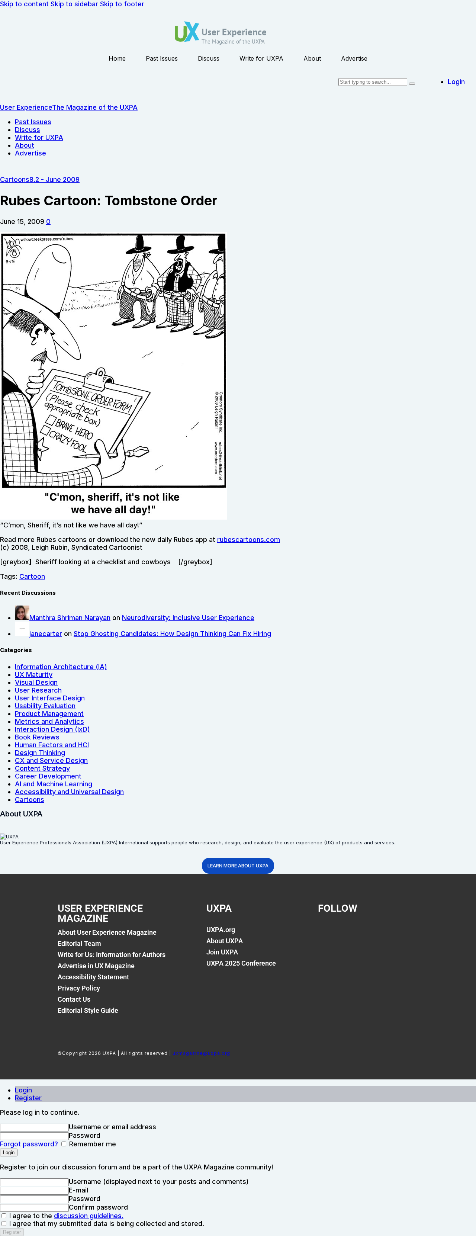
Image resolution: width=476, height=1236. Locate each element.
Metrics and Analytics (49, 721)
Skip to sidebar (74, 4)
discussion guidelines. (88, 1216)
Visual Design (36, 682)
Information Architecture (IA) (61, 667)
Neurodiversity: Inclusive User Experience (188, 618)
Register (28, 1098)
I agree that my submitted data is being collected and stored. (105, 1223)
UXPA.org (220, 930)
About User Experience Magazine (107, 932)
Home (117, 58)
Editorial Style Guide (88, 1010)
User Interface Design (50, 698)
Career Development (48, 776)
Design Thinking (40, 753)
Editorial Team (79, 943)
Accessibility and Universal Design (69, 792)
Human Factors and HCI (52, 745)
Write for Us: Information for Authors (111, 955)
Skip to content (24, 4)
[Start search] (412, 84)
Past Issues (162, 58)
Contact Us (74, 999)
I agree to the (65, 1216)
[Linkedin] (378, 934)
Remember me (91, 1144)
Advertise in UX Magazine (96, 966)
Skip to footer (122, 4)
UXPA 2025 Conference (241, 963)
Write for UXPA (261, 58)
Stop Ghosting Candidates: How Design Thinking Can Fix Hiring (172, 634)
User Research (38, 690)
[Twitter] (352, 934)
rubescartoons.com (248, 539)
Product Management (49, 713)
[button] (48, 221)
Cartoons (14, 179)
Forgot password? (29, 1144)
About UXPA (224, 941)
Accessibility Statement (93, 977)
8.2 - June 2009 (54, 179)
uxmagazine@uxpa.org (201, 1053)
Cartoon (32, 576)
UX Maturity (33, 674)
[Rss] (403, 934)
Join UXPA (222, 952)
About (312, 58)
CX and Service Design (51, 760)
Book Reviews (37, 737)
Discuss (208, 58)
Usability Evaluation (45, 706)
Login (23, 1090)
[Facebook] (327, 934)
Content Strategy (42, 768)
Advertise (354, 58)
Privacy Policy (79, 988)
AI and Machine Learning (53, 784)
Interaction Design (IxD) (52, 729)
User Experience (234, 32)
